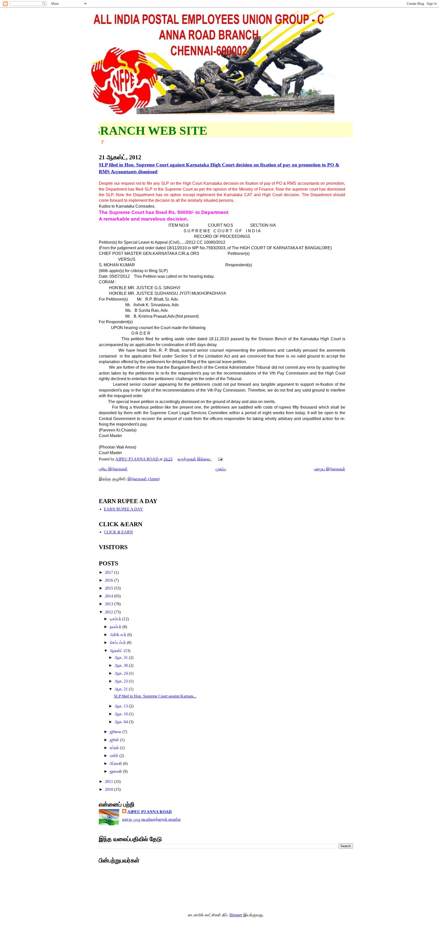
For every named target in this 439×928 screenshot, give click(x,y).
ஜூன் (115, 740)
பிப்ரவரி (116, 763)
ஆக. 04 (122, 722)
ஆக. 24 (122, 673)
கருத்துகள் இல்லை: (195, 459)
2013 (109, 604)
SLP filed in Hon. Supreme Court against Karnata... (155, 696)
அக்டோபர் (118, 634)
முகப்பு (220, 469)
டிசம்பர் (116, 619)
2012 (109, 612)
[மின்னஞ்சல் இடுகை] (220, 459)
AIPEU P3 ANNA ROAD (149, 812)
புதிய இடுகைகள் (113, 469)
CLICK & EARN (118, 532)
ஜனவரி (116, 771)
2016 (109, 580)
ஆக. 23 (122, 681)
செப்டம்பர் (118, 642)
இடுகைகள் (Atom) (144, 479)
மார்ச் (114, 755)
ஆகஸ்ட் (117, 650)
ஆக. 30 (122, 665)
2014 (109, 596)
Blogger (235, 915)
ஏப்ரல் (115, 748)
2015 (109, 588)
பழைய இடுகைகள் (329, 469)
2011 (109, 781)
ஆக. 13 (122, 706)
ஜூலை (116, 732)
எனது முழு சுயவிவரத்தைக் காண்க (151, 819)
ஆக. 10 (122, 714)
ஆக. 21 (122, 689)
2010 (109, 789)
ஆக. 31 (122, 657)
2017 (109, 572)
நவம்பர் (116, 627)
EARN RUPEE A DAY (123, 509)
